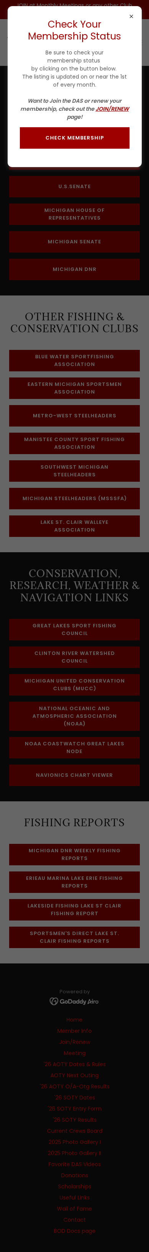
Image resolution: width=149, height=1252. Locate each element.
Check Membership (74, 137)
